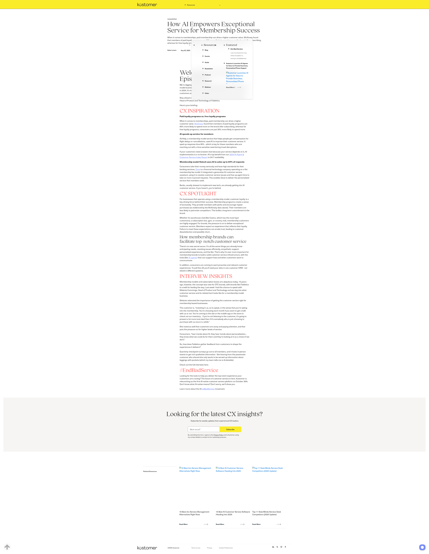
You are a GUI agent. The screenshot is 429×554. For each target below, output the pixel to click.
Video (207, 93)
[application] (422, 547)
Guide (207, 62)
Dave (198, 169)
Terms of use (195, 548)
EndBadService (207, 388)
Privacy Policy (218, 435)
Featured (231, 45)
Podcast (208, 75)
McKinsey (198, 123)
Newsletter (209, 68)
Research (208, 81)
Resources (210, 45)
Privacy (209, 548)
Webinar (208, 87)
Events (207, 56)
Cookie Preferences (226, 548)
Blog (206, 50)
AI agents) (193, 257)
